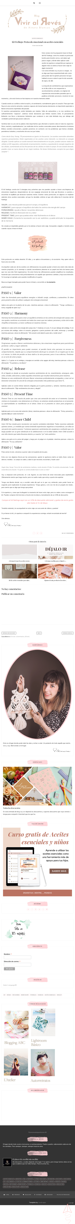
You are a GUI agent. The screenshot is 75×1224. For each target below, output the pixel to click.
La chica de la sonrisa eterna (23, 1181)
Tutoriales (33, 995)
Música (9, 995)
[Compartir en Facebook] (33, 533)
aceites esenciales (37, 38)
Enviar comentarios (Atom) (20, 636)
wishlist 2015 (60, 1184)
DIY (4, 995)
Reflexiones (16, 995)
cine (24, 1179)
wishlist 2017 (15, 1187)
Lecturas (36, 1181)
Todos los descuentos (11, 808)
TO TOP (71, 1203)
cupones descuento (40, 1179)
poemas (64, 1181)
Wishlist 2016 (7, 1187)
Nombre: (8, 954)
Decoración (50, 1179)
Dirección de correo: (12, 961)
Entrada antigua (67, 633)
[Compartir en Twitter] (37, 533)
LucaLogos (42, 1202)
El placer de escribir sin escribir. (25, 1159)
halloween (10, 1181)
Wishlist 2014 (51, 1184)
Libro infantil (44, 1181)
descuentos (67, 1179)
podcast (57, 1181)
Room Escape (25, 995)
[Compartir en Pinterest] (41, 533)
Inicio (39, 633)
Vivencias (40, 995)
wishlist (59, 995)
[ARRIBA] (67, 1213)
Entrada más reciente (9, 633)
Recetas (6, 1184)
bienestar (18, 1179)
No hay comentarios (68, 533)
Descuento (59, 1179)
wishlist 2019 (24, 1187)
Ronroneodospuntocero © (37, 1132)
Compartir (30, 1179)
